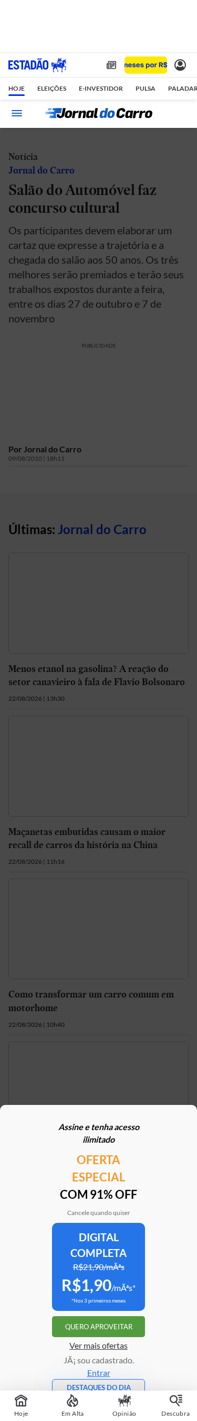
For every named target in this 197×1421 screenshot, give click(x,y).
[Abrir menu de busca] (180, 113)
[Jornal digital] (111, 65)
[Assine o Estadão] (146, 65)
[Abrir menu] (16, 113)
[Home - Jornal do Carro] (98, 113)
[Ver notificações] (180, 65)
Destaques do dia (99, 1387)
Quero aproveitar (98, 1326)
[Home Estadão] (37, 65)
